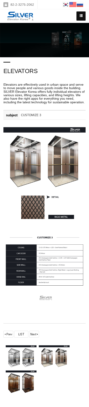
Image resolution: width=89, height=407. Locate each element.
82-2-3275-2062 (22, 4)
